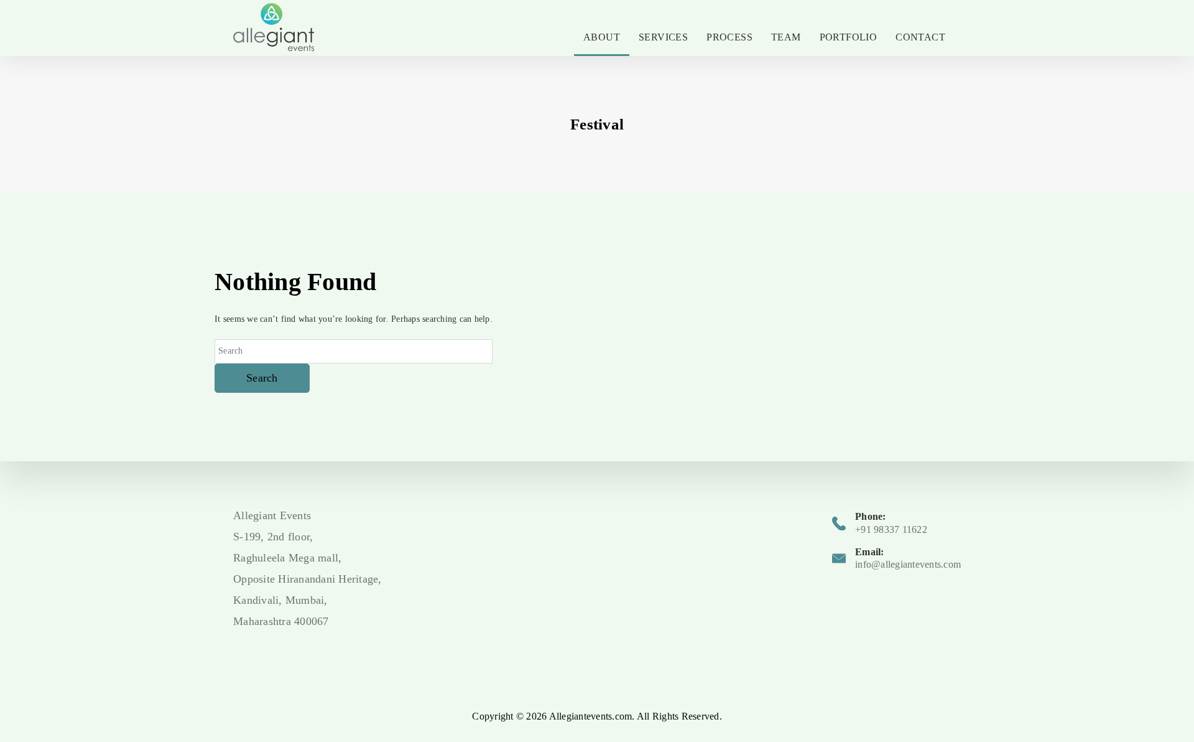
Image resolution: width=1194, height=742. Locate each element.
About (601, 37)
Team (786, 37)
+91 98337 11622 (891, 529)
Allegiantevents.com (590, 716)
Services (663, 37)
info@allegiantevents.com (908, 564)
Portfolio (848, 37)
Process (729, 37)
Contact (920, 37)
